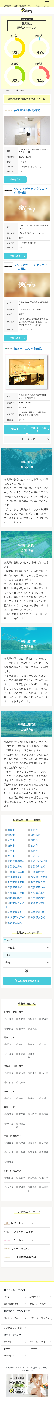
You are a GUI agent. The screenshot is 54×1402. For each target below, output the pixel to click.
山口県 (10, 1152)
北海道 (10, 1019)
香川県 (33, 1152)
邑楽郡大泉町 (38, 917)
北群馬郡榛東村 (16, 861)
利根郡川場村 (15, 898)
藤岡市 (11, 851)
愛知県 (33, 1098)
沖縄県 (45, 1187)
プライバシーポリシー (38, 1342)
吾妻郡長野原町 (16, 882)
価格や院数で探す (11, 1304)
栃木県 (22, 1044)
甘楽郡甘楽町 (15, 877)
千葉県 (10, 1054)
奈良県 (10, 1124)
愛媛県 (45, 1152)
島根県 (22, 1143)
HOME (6, 1297)
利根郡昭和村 (38, 898)
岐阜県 (10, 1098)
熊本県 (45, 1177)
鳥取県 (10, 1143)
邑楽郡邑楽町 (15, 922)
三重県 (45, 1098)
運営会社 (7, 1342)
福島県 (33, 1028)
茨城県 (10, 1044)
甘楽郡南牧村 (38, 871)
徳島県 (22, 1152)
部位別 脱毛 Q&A (11, 1318)
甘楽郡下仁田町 (16, 871)
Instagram (10, 1356)
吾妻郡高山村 (38, 887)
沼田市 (34, 840)
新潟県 (10, 1073)
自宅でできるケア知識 (13, 1328)
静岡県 (22, 1098)
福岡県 (10, 1177)
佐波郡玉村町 (38, 903)
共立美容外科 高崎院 (27, 110)
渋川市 (34, 845)
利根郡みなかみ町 (15, 905)
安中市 (11, 856)
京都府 (22, 1114)
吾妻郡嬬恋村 (38, 882)
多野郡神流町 (38, 866)
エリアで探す (34, 1297)
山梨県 (10, 1082)
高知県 (10, 1162)
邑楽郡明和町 (38, 912)
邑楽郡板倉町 (15, 912)
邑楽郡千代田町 (16, 917)
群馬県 (33, 1044)
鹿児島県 (32, 1189)
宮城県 (45, 1019)
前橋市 (11, 830)
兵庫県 (45, 1114)
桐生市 (11, 835)
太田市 (11, 840)
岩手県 (33, 1019)
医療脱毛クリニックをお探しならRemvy (32, 1368)
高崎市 (34, 830)
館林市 (11, 845)
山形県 (22, 1028)
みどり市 (35, 856)
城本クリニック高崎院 (28, 348)
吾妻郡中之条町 (39, 877)
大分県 (10, 1187)
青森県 (22, 1019)
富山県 (22, 1073)
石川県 (33, 1073)
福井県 (45, 1073)
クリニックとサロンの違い (39, 1319)
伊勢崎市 (35, 835)
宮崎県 (22, 1187)
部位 (8, 955)
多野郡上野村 (15, 866)
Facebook (33, 1349)
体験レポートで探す (37, 1304)
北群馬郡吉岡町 (39, 861)
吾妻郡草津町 (15, 887)
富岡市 (34, 851)
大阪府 (33, 1114)
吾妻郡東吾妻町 (16, 892)
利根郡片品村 (38, 892)
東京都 (22, 1054)
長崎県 (33, 1177)
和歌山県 (20, 1125)
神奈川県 (32, 1055)
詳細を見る (15, 179)
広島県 (45, 1143)
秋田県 (10, 1028)
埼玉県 (45, 1044)
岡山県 (33, 1143)
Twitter (8, 1349)
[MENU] (47, 3)
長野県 (22, 1082)
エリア (9, 940)
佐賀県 (22, 1177)
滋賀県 (10, 1114)
